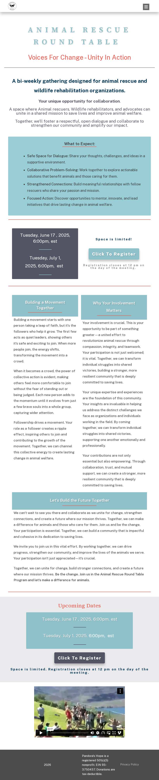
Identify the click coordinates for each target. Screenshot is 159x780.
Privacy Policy (129, 764)
